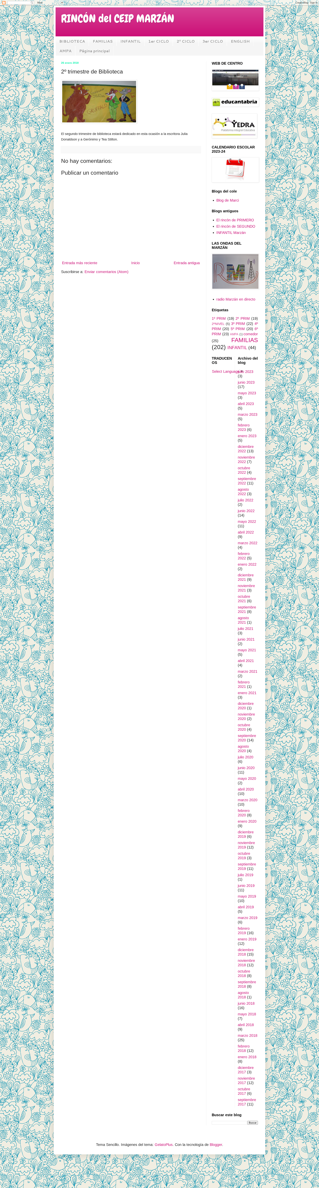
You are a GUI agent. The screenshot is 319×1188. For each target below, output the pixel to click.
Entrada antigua (187, 263)
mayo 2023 (247, 393)
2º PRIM (243, 318)
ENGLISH (240, 41)
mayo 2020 (247, 778)
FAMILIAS (103, 41)
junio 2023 (246, 382)
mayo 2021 (247, 650)
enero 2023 (247, 436)
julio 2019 (245, 875)
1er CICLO (158, 41)
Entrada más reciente (79, 263)
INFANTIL (130, 41)
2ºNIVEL (218, 324)
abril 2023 (246, 404)
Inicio (135, 263)
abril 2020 (246, 789)
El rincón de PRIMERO (235, 220)
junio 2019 (246, 886)
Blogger (216, 1145)
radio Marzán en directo (235, 299)
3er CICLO (213, 41)
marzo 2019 (247, 918)
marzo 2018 (247, 1035)
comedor (250, 334)
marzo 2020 (247, 800)
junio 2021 (246, 639)
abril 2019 (246, 907)
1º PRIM (219, 318)
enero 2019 (247, 939)
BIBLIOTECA (72, 41)
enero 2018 (247, 1057)
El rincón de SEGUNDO (235, 226)
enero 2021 (247, 693)
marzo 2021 (247, 671)
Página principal (94, 50)
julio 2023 (245, 372)
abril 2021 (246, 661)
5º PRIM (238, 329)
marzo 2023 (247, 414)
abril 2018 (246, 1025)
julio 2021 (245, 629)
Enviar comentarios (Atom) (106, 272)
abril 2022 (246, 532)
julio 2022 (245, 500)
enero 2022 (247, 564)
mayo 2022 (247, 522)
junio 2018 (246, 1003)
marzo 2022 (247, 543)
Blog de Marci (227, 200)
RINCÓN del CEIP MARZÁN (117, 18)
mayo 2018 (247, 1014)
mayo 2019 (247, 896)
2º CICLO (186, 41)
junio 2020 (246, 768)
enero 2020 (247, 821)
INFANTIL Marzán (231, 233)
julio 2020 (245, 757)
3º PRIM (238, 324)
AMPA (65, 50)
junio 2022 (246, 511)
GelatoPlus (164, 1145)
